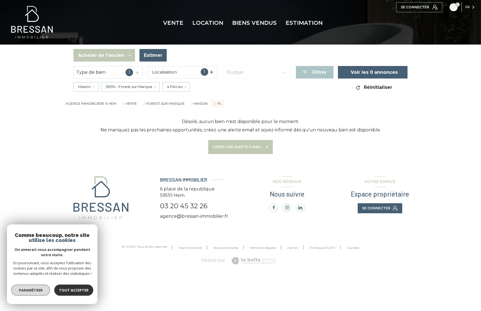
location (207, 23)
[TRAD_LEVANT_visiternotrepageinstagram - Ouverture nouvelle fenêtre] (287, 207)
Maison (201, 103)
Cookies (353, 248)
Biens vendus (254, 23)
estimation (304, 23)
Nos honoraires (190, 248)
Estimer (153, 55)
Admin (292, 248)
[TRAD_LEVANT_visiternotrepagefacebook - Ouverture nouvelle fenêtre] (273, 207)
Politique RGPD (322, 248)
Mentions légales (263, 248)
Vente (131, 103)
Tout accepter (74, 290)
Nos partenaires (225, 248)
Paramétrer (31, 290)
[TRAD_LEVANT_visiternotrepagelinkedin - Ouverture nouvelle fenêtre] (300, 207)
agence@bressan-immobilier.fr (194, 216)
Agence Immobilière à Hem (91, 103)
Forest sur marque (165, 103)
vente (173, 23)
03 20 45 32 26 (183, 206)
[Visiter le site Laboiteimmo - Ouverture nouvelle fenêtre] (253, 260)
